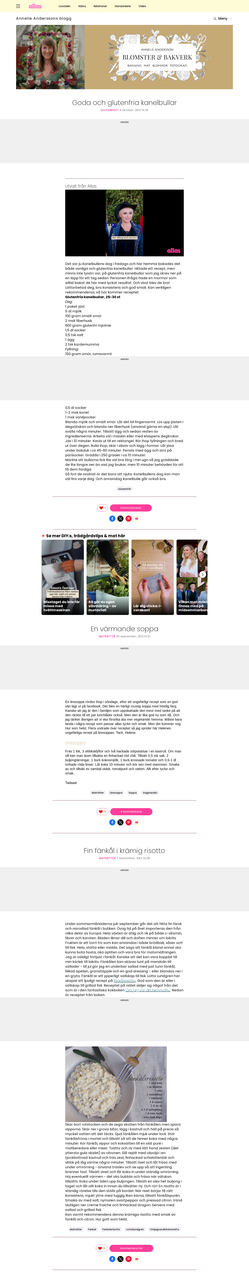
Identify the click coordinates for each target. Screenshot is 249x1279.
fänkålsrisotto (125, 980)
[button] (63, 577)
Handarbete (123, 6)
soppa (133, 792)
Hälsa (82, 6)
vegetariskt (150, 792)
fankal (92, 1229)
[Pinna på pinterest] (129, 518)
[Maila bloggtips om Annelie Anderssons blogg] (137, 518)
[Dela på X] (120, 518)
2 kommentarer (130, 508)
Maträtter (107, 636)
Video (142, 6)
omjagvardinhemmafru (164, 1229)
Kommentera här (131, 1248)
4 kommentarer (131, 812)
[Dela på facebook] (112, 518)
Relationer (100, 6)
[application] (124, 223)
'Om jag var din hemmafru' (147, 990)
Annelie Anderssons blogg (43, 18)
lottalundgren (135, 1229)
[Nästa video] (202, 574)
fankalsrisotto (111, 1229)
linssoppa (116, 792)
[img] (102, 507)
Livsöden (64, 6)
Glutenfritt (110, 110)
